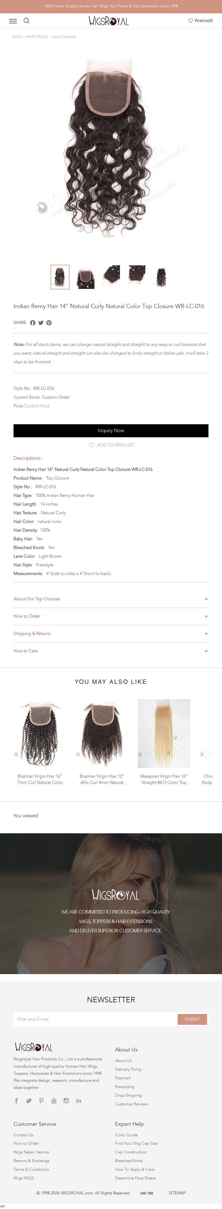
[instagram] (66, 1101)
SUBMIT (192, 1019)
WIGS (16, 36)
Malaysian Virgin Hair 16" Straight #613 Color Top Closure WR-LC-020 (164, 782)
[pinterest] (41, 1101)
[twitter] (29, 1101)
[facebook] (16, 1101)
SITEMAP (177, 1193)
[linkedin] (79, 1101)
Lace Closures (64, 36)
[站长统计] (146, 1193)
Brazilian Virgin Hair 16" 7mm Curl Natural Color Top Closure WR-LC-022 (40, 782)
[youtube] (54, 1101)
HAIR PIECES (37, 36)
